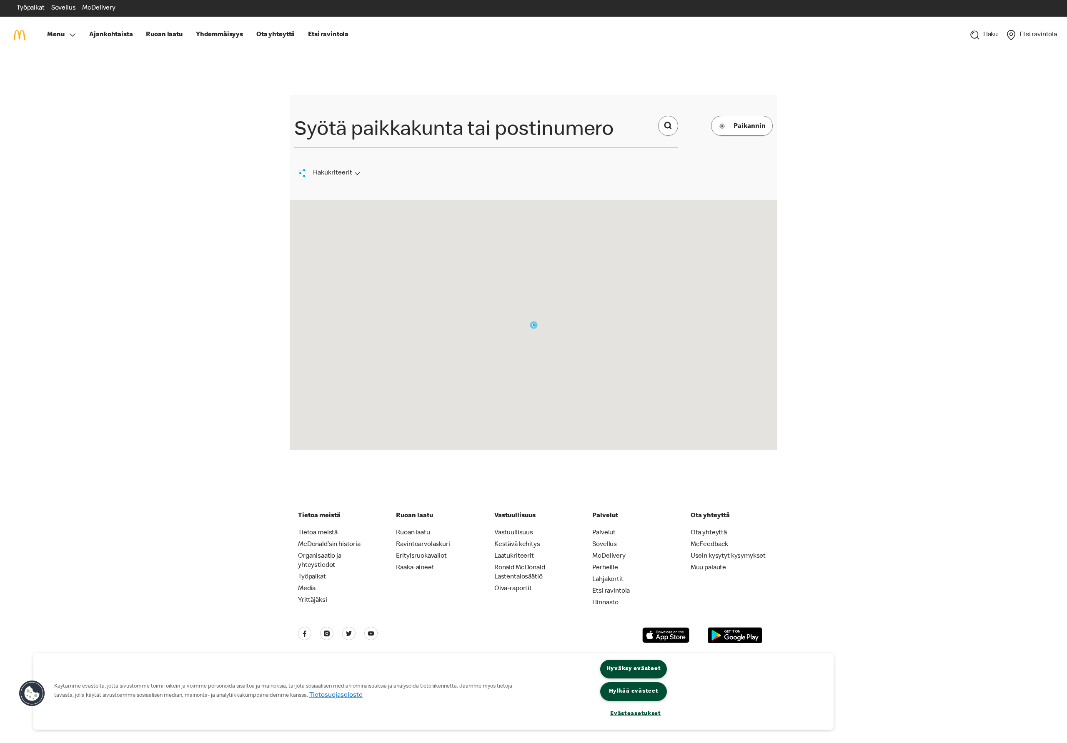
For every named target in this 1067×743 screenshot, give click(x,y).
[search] (668, 126)
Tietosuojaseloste (336, 695)
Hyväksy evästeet (633, 669)
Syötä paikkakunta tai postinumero (454, 130)
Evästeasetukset (635, 714)
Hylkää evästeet (634, 691)
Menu (55, 35)
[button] (32, 693)
